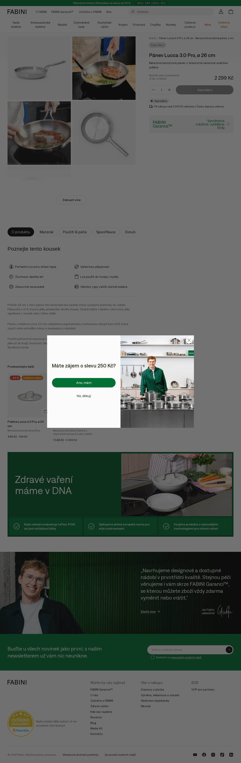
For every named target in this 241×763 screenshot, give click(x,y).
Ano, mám (84, 383)
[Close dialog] (189, 340)
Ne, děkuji (84, 396)
